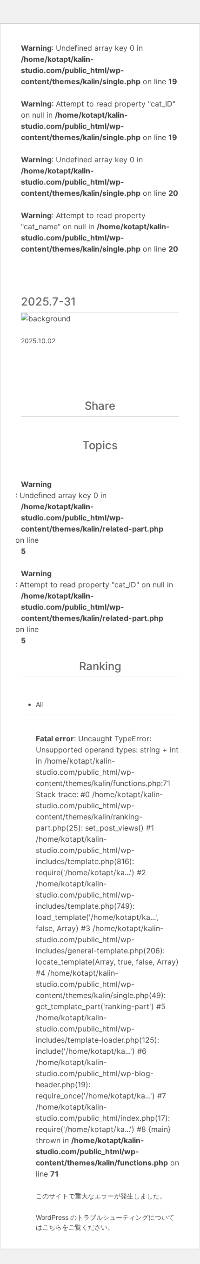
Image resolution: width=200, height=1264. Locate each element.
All (39, 704)
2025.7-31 (48, 301)
